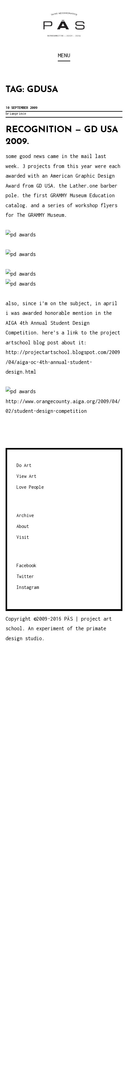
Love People (30, 487)
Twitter (25, 576)
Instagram (27, 587)
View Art (26, 476)
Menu (64, 55)
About (22, 526)
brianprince (16, 113)
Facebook (26, 565)
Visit (22, 537)
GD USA (44, 186)
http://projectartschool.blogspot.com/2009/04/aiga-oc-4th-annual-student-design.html (63, 362)
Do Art (23, 465)
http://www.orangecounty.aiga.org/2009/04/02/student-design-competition (63, 406)
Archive (25, 515)
